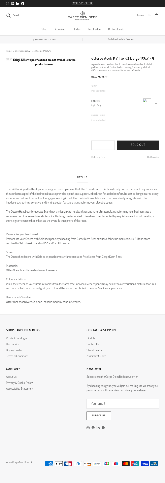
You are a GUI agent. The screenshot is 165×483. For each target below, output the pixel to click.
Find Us (91, 338)
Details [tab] (82, 178)
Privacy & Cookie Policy (19, 383)
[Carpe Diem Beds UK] (82, 15)
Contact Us (93, 344)
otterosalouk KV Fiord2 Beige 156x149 (33, 51)
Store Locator (94, 350)
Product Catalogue (16, 338)
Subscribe (99, 416)
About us (60, 29)
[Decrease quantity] (95, 145)
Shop (44, 29)
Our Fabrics (12, 344)
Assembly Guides (96, 356)
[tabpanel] (82, 243)
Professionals (116, 29)
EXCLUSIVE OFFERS (82, 3)
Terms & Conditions (17, 356)
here (142, 390)
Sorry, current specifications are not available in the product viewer (44, 62)
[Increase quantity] (110, 145)
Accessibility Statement (19, 388)
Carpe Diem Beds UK (23, 463)
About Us (11, 377)
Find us (77, 29)
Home (9, 51)
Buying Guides (14, 350)
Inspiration (94, 29)
